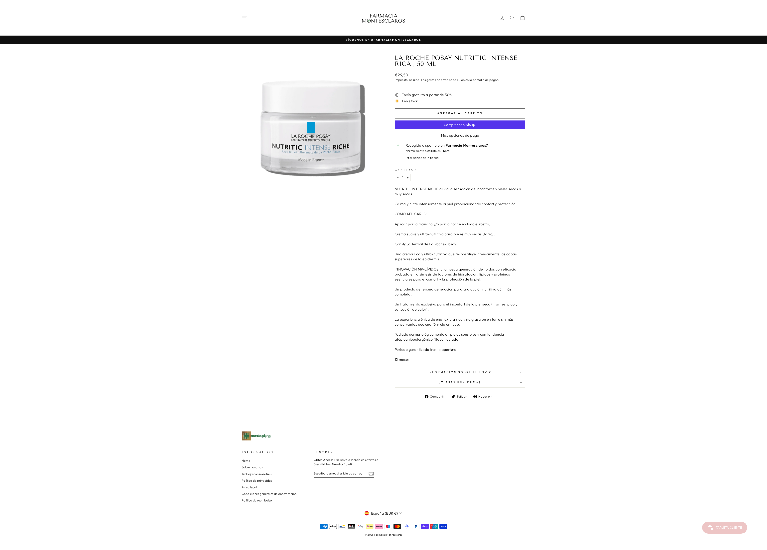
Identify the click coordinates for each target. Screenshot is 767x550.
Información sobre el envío (460, 372)
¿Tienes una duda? (460, 382)
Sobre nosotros (252, 467)
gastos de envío (437, 80)
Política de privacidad (257, 480)
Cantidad (406, 170)
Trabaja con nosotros (256, 474)
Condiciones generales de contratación (269, 494)
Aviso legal (249, 487)
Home (246, 460)
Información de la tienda (422, 158)
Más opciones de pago (460, 135)
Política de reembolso (257, 500)
